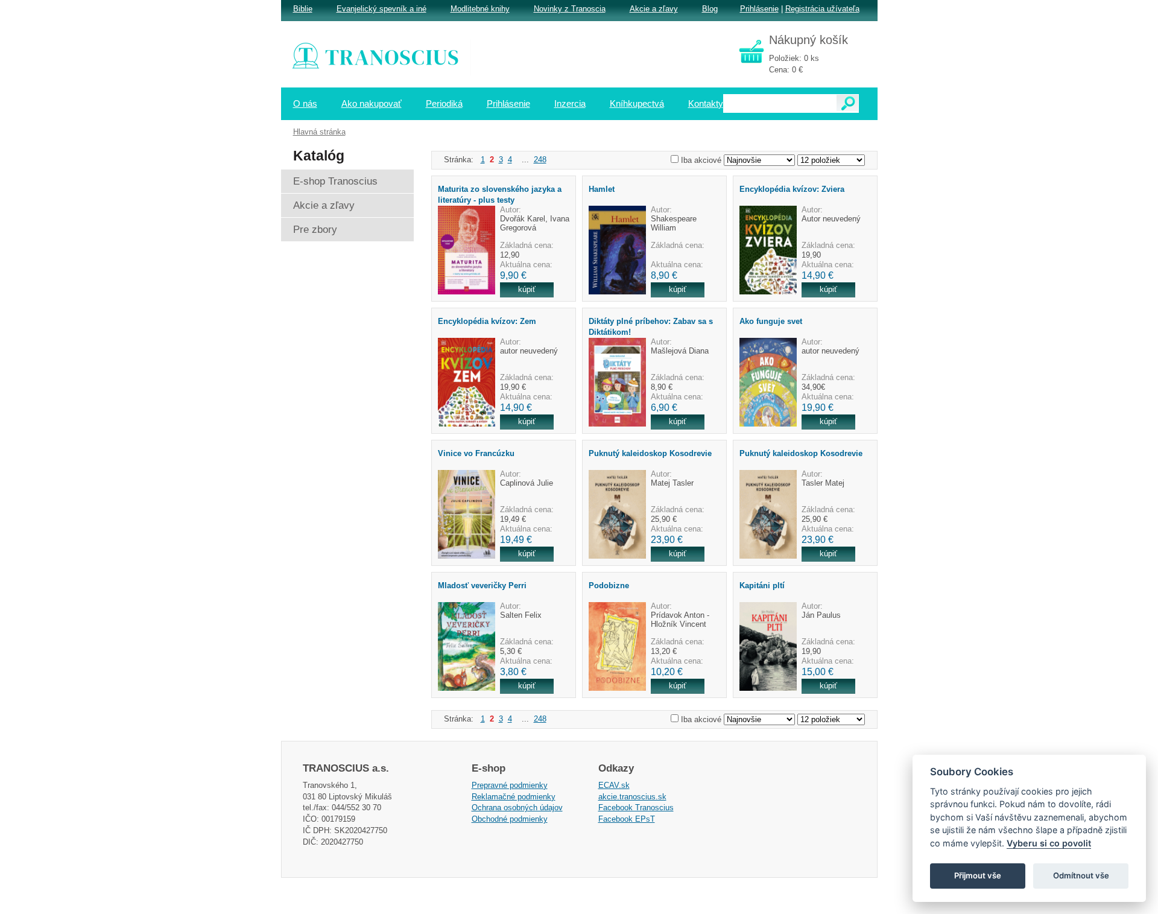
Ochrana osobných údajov (517, 807)
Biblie (302, 8)
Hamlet (602, 189)
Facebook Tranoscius (636, 807)
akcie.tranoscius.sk (632, 796)
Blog (710, 8)
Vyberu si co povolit (1049, 843)
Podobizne (609, 585)
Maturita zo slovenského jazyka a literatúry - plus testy (500, 194)
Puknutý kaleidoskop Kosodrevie (650, 453)
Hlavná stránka (319, 131)
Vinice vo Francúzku (476, 453)
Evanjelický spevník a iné (381, 8)
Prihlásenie (759, 8)
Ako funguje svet (770, 321)
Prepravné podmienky (510, 785)
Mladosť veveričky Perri (482, 585)
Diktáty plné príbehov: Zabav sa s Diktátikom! (651, 326)
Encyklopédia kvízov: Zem (487, 321)
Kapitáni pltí (762, 585)
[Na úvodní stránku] (383, 57)
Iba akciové (701, 160)
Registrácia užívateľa (822, 8)
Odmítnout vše (1081, 875)
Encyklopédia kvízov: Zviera (791, 189)
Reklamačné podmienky (513, 796)
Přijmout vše (977, 875)
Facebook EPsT (626, 819)
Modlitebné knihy (480, 8)
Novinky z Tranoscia (570, 8)
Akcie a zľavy (654, 8)
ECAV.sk (614, 785)
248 (540, 159)
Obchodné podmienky (510, 819)
